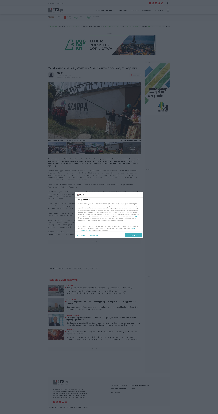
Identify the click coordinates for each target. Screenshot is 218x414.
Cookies (87, 230)
